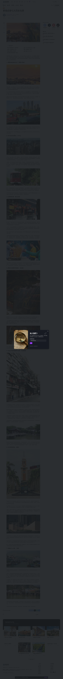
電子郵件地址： (32, 338)
